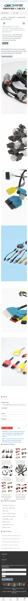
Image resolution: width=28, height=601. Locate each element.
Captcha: (4, 571)
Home (4, 17)
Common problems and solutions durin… (12, 535)
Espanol (11, 583)
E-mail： (3, 413)
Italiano (22, 583)
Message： (4, 419)
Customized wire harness (8, 505)
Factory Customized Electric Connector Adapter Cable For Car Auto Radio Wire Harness (20, 480)
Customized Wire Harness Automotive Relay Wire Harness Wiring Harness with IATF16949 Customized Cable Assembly (13, 440)
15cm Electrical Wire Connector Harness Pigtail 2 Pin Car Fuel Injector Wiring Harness (6, 463)
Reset (19, 428)
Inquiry (5, 43)
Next (24, 23)
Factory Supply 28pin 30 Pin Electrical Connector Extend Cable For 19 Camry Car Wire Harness (20, 463)
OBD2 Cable (5, 510)
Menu (17, 600)
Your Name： (4, 408)
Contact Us (21, 588)
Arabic (21, 585)
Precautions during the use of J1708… (11, 548)
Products (12, 17)
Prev (4, 23)
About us (8, 588)
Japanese (11, 585)
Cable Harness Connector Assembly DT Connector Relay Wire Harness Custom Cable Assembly (6, 480)
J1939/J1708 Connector (8, 524)
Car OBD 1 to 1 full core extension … (11, 545)
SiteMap (14, 589)
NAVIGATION (4, 13)
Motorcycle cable (6, 527)
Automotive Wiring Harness (8, 516)
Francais (17, 583)
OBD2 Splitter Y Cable (7, 519)
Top (24, 600)
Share (3, 600)
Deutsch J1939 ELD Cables (8, 513)
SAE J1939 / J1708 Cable (8, 508)
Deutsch (6, 583)
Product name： (5, 402)
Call (10, 600)
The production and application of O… (11, 541)
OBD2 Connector (6, 521)
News (17, 588)
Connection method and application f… (11, 538)
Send (7, 428)
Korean (17, 585)
